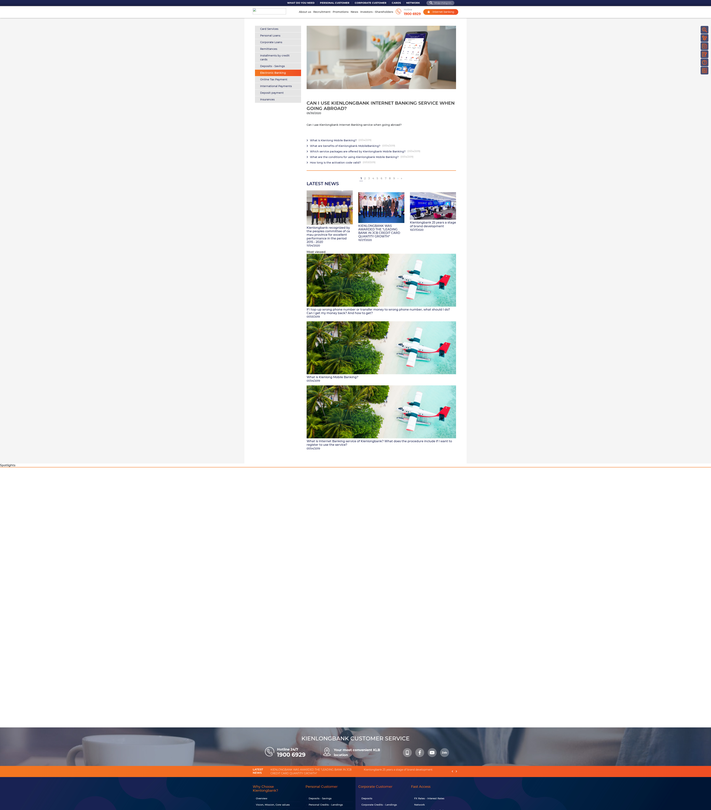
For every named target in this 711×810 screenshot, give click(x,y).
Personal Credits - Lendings (326, 804)
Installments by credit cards (275, 57)
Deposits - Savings (272, 66)
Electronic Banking (273, 72)
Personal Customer (334, 2)
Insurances (267, 99)
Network (413, 2)
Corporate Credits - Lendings (379, 804)
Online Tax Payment (273, 79)
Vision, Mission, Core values (273, 804)
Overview (261, 798)
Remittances (268, 49)
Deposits (366, 798)
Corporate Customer (370, 2)
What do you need (301, 2)
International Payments (276, 86)
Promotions (340, 12)
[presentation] (452, 771)
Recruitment (322, 12)
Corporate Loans (271, 42)
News (354, 12)
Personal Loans (270, 35)
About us (305, 12)
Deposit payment (272, 92)
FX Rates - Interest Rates (429, 798)
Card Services (269, 29)
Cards (396, 2)
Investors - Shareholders (376, 12)
